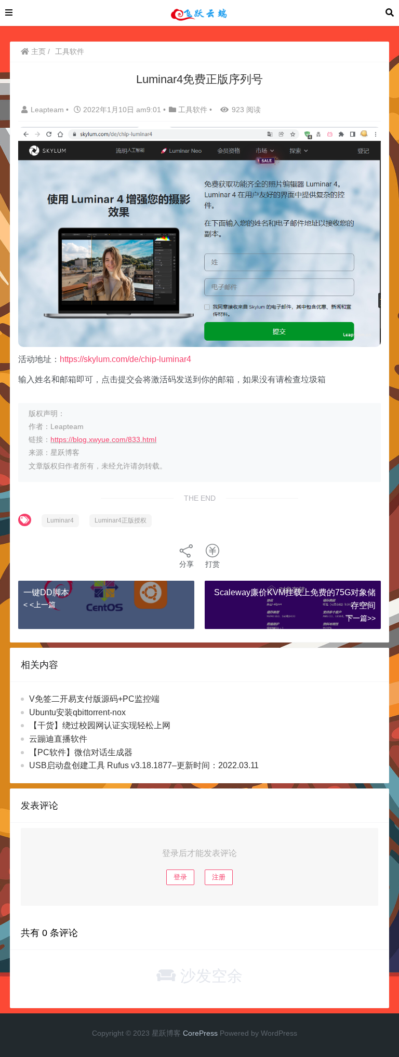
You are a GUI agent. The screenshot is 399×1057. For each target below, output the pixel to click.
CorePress (200, 1033)
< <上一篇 (39, 604)
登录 (180, 877)
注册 (218, 877)
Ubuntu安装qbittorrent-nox (77, 712)
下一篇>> (360, 618)
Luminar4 (60, 520)
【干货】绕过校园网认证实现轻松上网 (99, 725)
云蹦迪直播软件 (58, 738)
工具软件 (69, 51)
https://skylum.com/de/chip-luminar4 (125, 359)
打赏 (212, 564)
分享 (186, 564)
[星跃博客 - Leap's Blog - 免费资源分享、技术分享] (199, 12)
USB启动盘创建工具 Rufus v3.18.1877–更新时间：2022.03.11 (144, 765)
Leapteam (48, 109)
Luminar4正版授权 (121, 520)
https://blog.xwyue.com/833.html (103, 439)
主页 (37, 51)
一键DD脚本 (46, 592)
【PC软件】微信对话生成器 (80, 752)
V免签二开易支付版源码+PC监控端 (94, 698)
